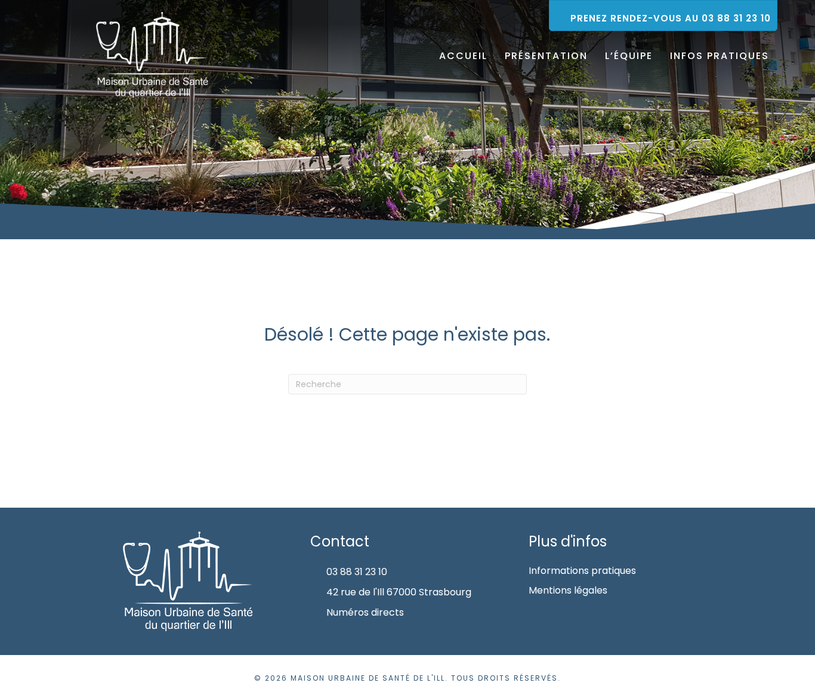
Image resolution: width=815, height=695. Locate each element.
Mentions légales (568, 590)
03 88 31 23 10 (356, 572)
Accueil (463, 56)
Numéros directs (365, 612)
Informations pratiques (582, 570)
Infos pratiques (719, 56)
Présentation (546, 56)
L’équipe (629, 56)
